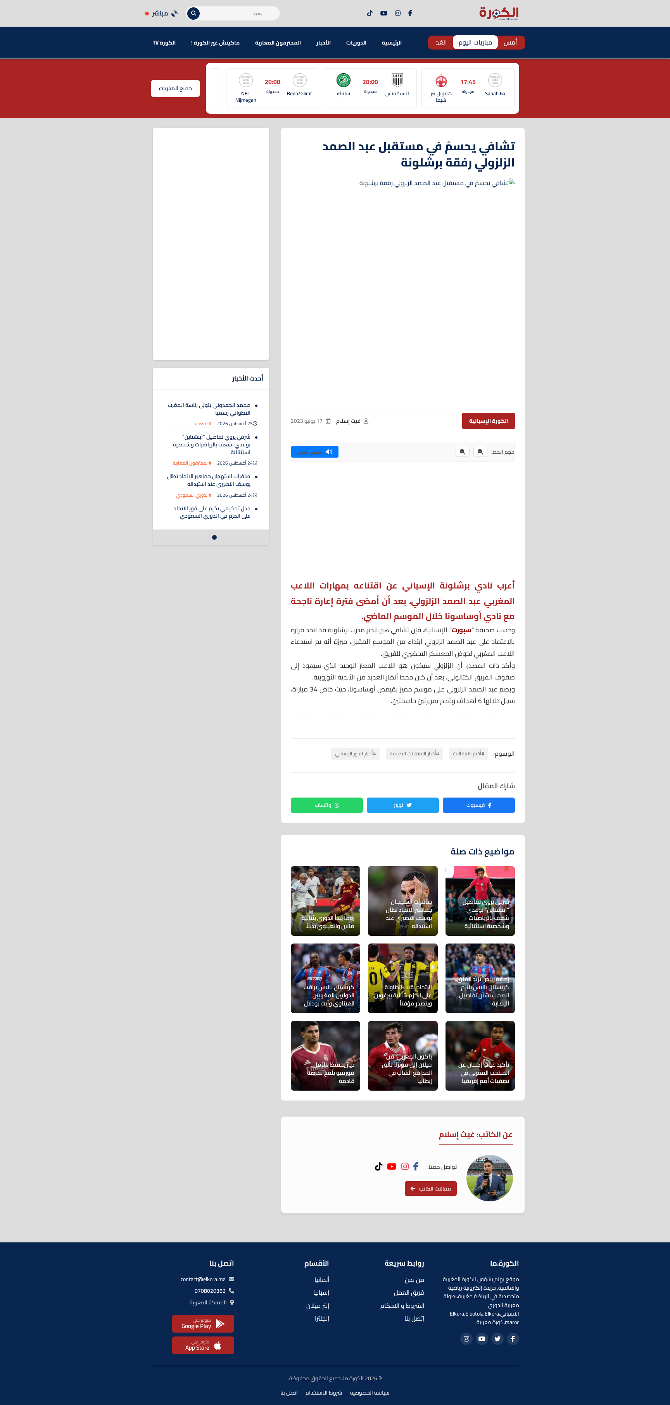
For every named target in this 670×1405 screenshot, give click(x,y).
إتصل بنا (414, 1318)
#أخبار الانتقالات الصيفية (414, 753)
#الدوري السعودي (193, 495)
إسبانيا (321, 1292)
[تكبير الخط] (463, 452)
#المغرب (203, 423)
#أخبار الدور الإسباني (355, 753)
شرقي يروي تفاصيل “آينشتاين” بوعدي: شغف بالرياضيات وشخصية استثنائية (211, 444)
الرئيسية (392, 43)
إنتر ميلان (317, 1305)
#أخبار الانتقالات (468, 753)
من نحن (414, 1279)
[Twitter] (497, 1339)
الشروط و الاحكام (402, 1305)
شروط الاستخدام (324, 1392)
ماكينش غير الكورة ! (215, 43)
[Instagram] (398, 14)
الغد (441, 42)
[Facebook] (410, 14)
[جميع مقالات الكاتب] (489, 1178)
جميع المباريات (175, 88)
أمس (510, 42)
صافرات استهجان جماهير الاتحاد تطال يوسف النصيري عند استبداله (208, 480)
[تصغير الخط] (480, 452)
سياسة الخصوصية (370, 1392)
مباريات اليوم (475, 42)
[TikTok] (370, 14)
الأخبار (323, 43)
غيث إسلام (348, 421)
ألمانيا (321, 1279)
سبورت (461, 630)
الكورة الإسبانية (488, 421)
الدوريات (356, 43)
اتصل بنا (289, 1392)
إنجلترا (322, 1318)
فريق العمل (409, 1292)
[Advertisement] (403, 524)
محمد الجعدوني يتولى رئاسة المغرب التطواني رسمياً (209, 409)
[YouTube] (383, 14)
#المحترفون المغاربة (192, 462)
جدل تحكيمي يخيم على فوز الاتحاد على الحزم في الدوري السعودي (212, 512)
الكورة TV (164, 43)
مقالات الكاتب (435, 1189)
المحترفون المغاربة (278, 43)
